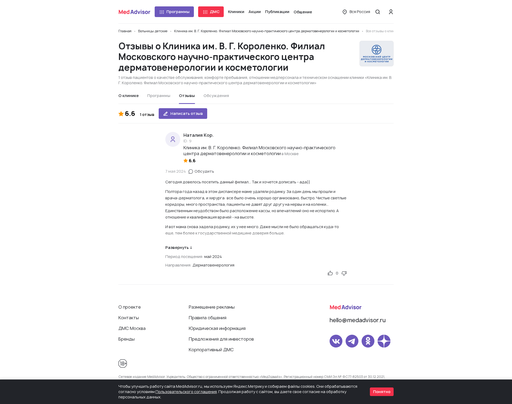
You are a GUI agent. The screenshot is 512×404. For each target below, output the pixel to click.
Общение (303, 11)
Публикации (277, 11)
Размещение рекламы (212, 307)
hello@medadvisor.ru (358, 320)
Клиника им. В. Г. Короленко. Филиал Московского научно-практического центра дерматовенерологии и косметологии (259, 150)
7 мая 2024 (175, 171)
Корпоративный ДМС (211, 350)
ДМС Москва (132, 328)
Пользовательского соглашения (186, 391)
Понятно (381, 391)
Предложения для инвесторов (221, 339)
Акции (255, 11)
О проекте (129, 307)
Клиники (236, 11)
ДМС (214, 11)
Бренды (126, 339)
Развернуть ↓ (178, 247)
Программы (178, 11)
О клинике (128, 95)
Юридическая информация (217, 328)
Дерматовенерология (213, 265)
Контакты (128, 318)
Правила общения (207, 318)
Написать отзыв (186, 113)
